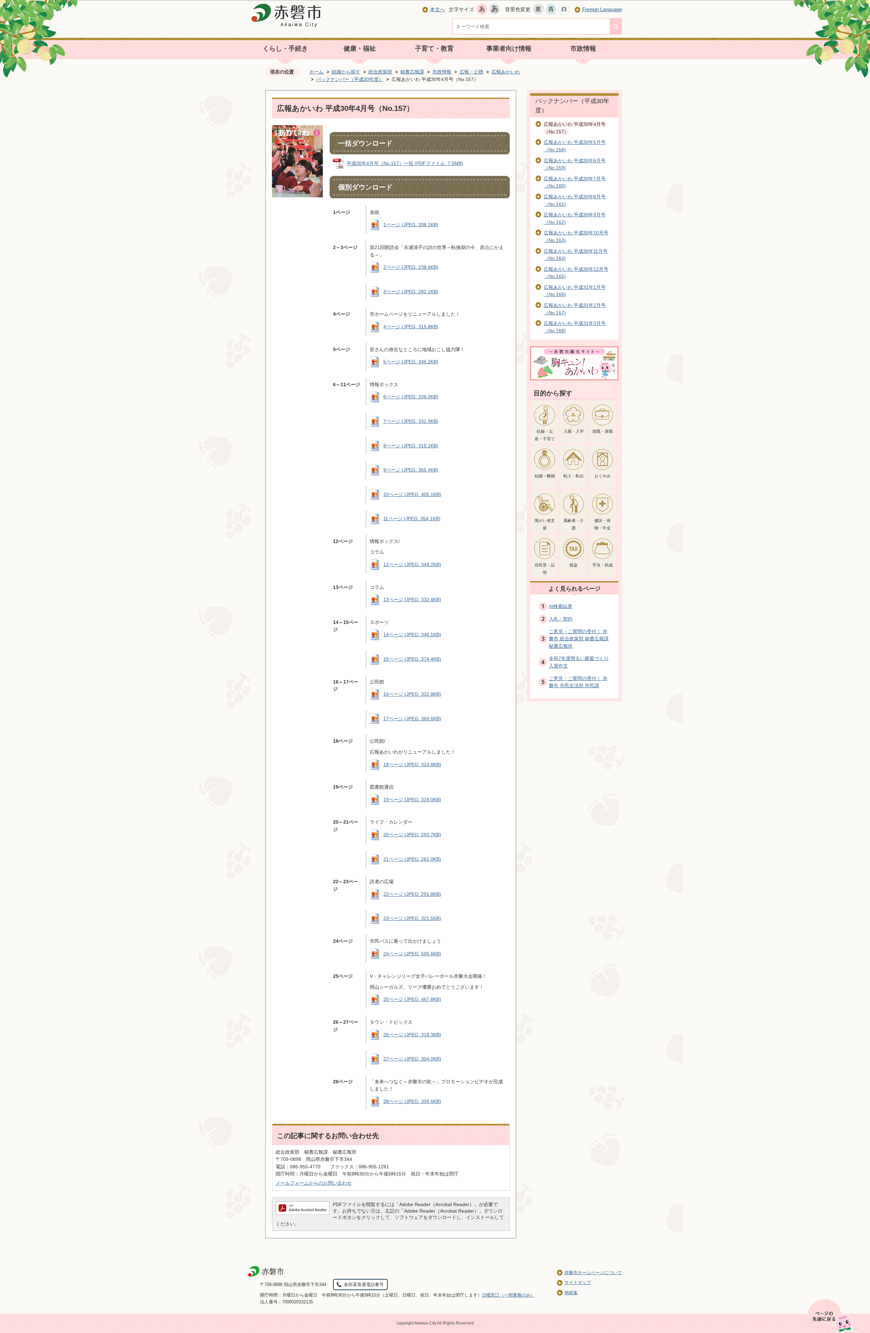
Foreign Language (602, 9)
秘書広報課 (412, 72)
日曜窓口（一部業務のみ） (508, 1295)
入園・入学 (573, 431)
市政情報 (583, 48)
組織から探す (346, 72)
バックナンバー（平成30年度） (349, 79)
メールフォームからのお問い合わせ (314, 1183)
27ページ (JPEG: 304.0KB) (412, 1059)
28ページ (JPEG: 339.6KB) (412, 1101)
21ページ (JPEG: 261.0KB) (412, 859)
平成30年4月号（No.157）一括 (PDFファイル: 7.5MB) (405, 163)
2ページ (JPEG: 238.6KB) (410, 267)
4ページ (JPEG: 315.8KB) (410, 326)
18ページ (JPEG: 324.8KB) (412, 764)
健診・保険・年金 (602, 524)
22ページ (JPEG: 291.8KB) (412, 894)
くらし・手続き (285, 48)
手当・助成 (602, 565)
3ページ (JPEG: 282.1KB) (410, 291)
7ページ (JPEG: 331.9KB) (410, 421)
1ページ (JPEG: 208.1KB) (410, 224)
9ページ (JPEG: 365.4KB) (410, 470)
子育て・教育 (434, 48)
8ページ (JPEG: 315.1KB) (410, 445)
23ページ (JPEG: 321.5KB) (412, 918)
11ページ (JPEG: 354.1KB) (411, 518)
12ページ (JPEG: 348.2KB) (412, 564)
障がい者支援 (545, 524)
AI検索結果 (560, 606)
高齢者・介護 (573, 524)
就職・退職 (602, 431)
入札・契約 (561, 619)
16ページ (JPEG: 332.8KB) (412, 694)
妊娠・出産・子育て (545, 435)
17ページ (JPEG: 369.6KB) (412, 718)
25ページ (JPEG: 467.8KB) (412, 999)
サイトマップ (577, 1282)
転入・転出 (573, 476)
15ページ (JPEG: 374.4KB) (412, 659)
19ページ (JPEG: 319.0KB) (412, 799)
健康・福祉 (360, 48)
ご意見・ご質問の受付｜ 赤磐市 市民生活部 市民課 (578, 682)
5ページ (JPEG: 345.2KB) (410, 361)
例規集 (571, 1292)
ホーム (316, 72)
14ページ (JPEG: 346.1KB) (412, 634)
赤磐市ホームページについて (593, 1272)
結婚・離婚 (545, 476)
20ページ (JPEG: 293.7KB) (412, 834)
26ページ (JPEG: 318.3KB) (412, 1034)
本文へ (437, 9)
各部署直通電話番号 (364, 1284)
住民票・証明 (545, 569)
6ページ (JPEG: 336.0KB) (410, 396)
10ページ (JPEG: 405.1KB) (412, 494)
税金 (574, 565)
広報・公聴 (471, 72)
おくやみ (602, 476)
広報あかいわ (505, 72)
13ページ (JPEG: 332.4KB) (412, 599)
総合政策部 (380, 72)
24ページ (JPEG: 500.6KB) (412, 953)
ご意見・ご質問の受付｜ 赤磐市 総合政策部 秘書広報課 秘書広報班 (579, 639)
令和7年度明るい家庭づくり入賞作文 (579, 662)
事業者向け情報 (509, 48)
